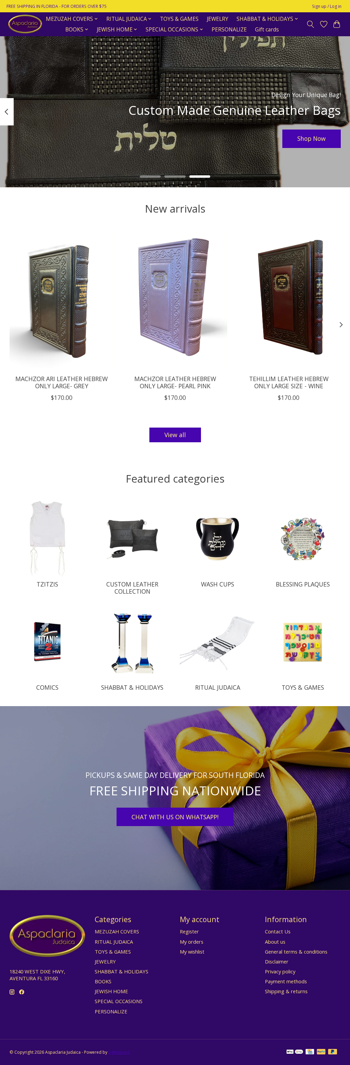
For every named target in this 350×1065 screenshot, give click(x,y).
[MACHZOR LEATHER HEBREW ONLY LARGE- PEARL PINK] (175, 300)
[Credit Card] (310, 1052)
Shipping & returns (286, 991)
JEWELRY (217, 19)
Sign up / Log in (326, 6)
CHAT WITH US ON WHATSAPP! (175, 817)
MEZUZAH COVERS (117, 931)
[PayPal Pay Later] (332, 1052)
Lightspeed (119, 1052)
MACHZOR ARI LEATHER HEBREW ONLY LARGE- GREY (61, 382)
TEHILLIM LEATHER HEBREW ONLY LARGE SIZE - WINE (288, 382)
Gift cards (267, 29)
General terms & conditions (296, 951)
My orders (191, 941)
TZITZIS (47, 584)
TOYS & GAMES (179, 19)
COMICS (47, 687)
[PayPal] (321, 1052)
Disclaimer (276, 961)
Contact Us (278, 931)
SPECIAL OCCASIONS (119, 1001)
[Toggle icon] (310, 24)
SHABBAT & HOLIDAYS (132, 687)
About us (275, 941)
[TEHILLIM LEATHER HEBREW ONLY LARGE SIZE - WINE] (289, 300)
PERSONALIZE (229, 29)
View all (175, 435)
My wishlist (192, 951)
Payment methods (286, 981)
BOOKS (103, 981)
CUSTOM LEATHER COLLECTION (132, 587)
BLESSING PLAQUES (303, 584)
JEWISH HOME (111, 991)
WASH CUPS (217, 584)
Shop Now (311, 138)
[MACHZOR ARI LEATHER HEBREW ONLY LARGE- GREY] (62, 300)
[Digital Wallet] (294, 1052)
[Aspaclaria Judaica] (25, 24)
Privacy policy (280, 971)
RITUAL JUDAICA (217, 687)
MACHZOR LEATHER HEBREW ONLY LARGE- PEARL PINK (175, 382)
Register (189, 931)
